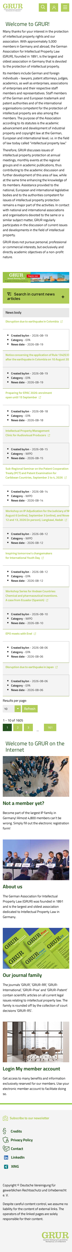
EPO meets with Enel (19, 633)
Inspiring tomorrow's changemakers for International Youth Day (29, 555)
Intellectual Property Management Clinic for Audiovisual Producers (27, 433)
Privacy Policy (22, 1139)
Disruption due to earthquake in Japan (30, 667)
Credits (16, 1131)
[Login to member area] (54, 7)
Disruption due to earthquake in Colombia (32, 321)
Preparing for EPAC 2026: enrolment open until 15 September (29, 395)
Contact (17, 1148)
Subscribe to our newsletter (29, 1118)
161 (50, 727)
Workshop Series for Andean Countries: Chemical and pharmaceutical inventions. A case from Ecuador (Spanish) (32, 595)
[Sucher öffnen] (43, 7)
